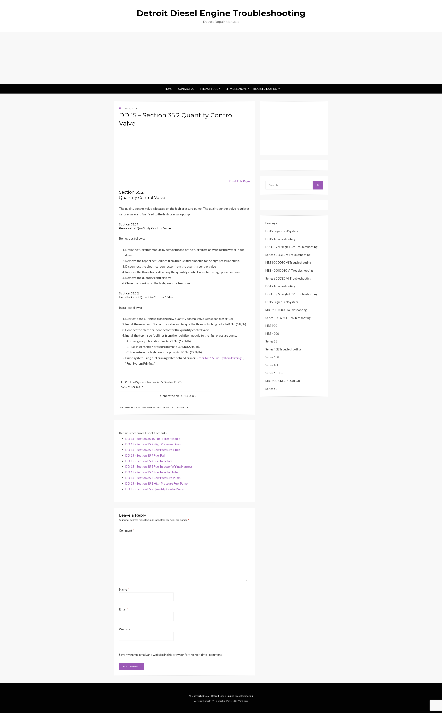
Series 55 (271, 341)
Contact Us (186, 88)
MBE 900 (271, 325)
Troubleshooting (264, 88)
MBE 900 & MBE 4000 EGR (282, 381)
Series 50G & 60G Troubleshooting (288, 318)
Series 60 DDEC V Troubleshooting (287, 255)
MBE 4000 (272, 333)
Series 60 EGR (274, 373)
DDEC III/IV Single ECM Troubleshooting (291, 247)
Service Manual (236, 88)
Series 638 (272, 357)
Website (125, 629)
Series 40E (272, 365)
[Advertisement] (221, 58)
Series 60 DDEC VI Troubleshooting (288, 278)
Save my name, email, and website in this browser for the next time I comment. (171, 654)
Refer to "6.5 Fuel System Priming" (219, 358)
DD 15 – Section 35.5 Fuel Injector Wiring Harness (159, 466)
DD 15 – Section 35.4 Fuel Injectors (148, 461)
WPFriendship (218, 701)
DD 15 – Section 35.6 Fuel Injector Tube (152, 472)
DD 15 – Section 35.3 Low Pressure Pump (153, 478)
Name (124, 589)
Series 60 (271, 389)
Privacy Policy (210, 88)
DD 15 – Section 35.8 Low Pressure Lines (152, 450)
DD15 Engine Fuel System (146, 407)
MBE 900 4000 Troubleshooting (286, 310)
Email (123, 609)
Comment (126, 530)
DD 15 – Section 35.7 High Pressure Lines (153, 444)
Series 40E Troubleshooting (283, 349)
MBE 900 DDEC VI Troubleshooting (288, 262)
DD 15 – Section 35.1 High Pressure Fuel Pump (156, 483)
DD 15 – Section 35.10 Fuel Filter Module (152, 439)
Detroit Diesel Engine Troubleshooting (221, 13)
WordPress (243, 701)
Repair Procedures (174, 407)
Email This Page (239, 181)
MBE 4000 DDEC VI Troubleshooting (289, 270)
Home (168, 88)
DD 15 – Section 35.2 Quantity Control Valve (155, 489)
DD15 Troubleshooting (280, 239)
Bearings (271, 223)
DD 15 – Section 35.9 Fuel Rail (145, 455)
